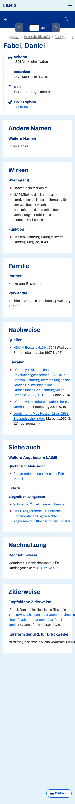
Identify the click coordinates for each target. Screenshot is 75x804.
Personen (13, 36)
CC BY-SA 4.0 (47, 568)
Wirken (60, 793)
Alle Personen (64, 36)
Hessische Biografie (37, 36)
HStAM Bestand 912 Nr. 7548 (34, 347)
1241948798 (23, 107)
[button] (70, 5)
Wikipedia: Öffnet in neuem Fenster (39, 504)
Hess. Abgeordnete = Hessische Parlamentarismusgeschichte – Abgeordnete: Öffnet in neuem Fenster (41, 516)
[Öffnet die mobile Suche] (66, 19)
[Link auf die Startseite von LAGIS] (24, 5)
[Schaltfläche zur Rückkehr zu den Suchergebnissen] (5, 19)
